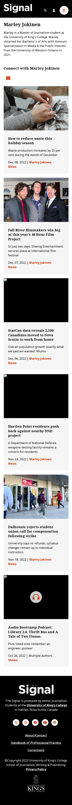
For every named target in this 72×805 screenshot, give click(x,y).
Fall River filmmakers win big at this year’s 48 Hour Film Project (34, 234)
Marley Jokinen (40, 162)
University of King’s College (47, 705)
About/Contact (36, 735)
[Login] (54, 10)
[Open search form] (45, 10)
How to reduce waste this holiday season (30, 140)
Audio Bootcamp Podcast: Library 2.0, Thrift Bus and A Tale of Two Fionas (33, 632)
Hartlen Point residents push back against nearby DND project (33, 431)
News (12, 167)
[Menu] (64, 10)
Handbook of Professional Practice (36, 743)
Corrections (36, 750)
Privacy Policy (36, 769)
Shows (13, 660)
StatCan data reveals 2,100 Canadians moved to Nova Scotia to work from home (31, 335)
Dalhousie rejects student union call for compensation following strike (33, 531)
